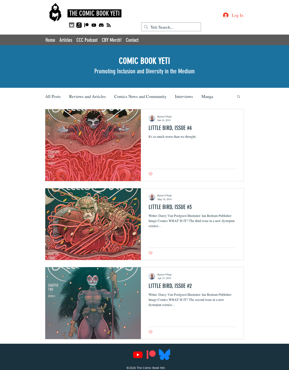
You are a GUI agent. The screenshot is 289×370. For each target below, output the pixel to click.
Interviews (184, 96)
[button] (239, 97)
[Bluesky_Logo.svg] (164, 354)
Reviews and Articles (87, 96)
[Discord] (101, 25)
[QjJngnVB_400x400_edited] (71, 25)
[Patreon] (86, 25)
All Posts (53, 96)
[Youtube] (93, 25)
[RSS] (108, 25)
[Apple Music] (79, 25)
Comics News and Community (140, 96)
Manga (207, 96)
